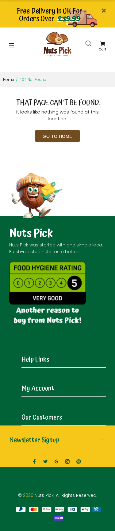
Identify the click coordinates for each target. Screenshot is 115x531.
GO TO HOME (57, 136)
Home (8, 79)
